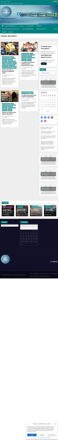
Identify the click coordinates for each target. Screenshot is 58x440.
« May (47, 111)
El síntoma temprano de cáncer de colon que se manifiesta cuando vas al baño (48, 137)
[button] (55, 423)
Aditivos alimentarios (11, 26)
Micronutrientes (12, 65)
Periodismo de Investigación (44, 276)
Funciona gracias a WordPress (6, 274)
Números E (14, 62)
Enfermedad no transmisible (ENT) (7, 207)
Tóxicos (22, 26)
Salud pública (30, 26)
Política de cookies (36, 437)
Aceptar (32, 434)
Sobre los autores (36, 273)
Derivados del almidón (31, 57)
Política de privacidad (43, 437)
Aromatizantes (4, 59)
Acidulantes (29, 60)
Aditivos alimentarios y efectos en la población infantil (8, 71)
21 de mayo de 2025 (8, 212)
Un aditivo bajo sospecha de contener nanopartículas (28, 96)
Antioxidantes (13, 58)
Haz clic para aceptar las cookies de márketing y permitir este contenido (48, 82)
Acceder (5, 3)
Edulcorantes (4, 62)
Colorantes (10, 59)
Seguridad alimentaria (25, 53)
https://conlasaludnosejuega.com (8, 18)
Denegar (42, 434)
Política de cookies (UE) (44, 273)
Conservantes (24, 57)
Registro (8, 3)
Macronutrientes (5, 65)
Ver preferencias (51, 434)
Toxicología (38, 207)
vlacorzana (6, 214)
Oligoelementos (5, 66)
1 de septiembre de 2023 (27, 67)
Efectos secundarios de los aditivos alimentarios (9, 113)
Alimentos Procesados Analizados (17, 3)
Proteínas (10, 66)
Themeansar (23, 274)
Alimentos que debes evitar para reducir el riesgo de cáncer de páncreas (48, 148)
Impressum (49, 437)
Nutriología (33, 207)
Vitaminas (14, 66)
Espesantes (10, 62)
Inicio (2, 3)
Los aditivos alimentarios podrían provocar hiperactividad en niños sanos (27, 64)
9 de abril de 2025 (22, 212)
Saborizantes (24, 60)
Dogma (4, 205)
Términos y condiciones (34, 276)
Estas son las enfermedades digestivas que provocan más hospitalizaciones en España (47, 142)
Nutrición (39, 26)
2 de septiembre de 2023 (8, 75)
